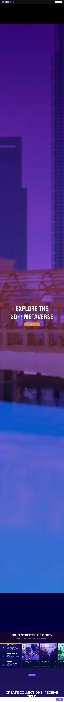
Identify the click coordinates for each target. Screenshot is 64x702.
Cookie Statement (44, 699)
